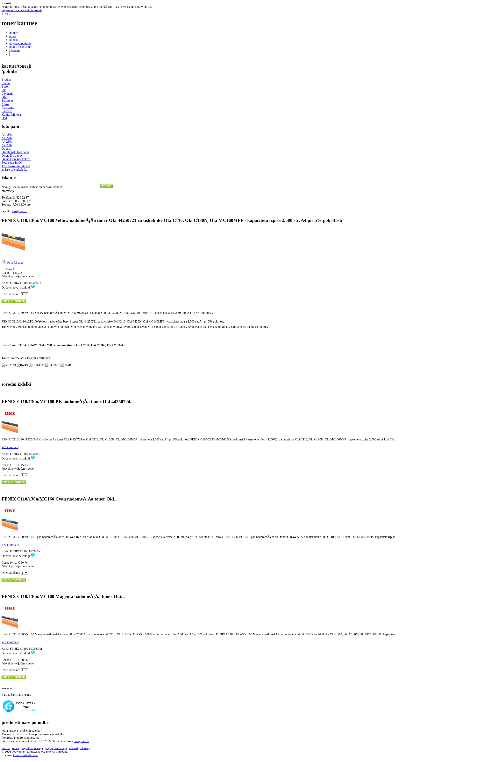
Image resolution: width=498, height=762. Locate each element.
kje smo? (14, 50)
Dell (4, 118)
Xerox (5, 104)
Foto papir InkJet (12, 162)
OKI (4, 97)
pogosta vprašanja (20, 43)
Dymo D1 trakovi (12, 155)
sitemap (84, 748)
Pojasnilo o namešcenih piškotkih (22, 10)
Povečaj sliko (15, 262)
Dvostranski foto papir (15, 152)
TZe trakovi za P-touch (16, 166)
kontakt (13, 39)
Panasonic (8, 107)
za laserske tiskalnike (14, 169)
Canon (6, 83)
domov (13, 32)
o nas (12, 36)
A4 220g (7, 138)
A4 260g (7, 145)
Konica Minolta (11, 114)
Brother (6, 79)
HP (4, 90)
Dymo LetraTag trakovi (16, 159)
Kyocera (7, 111)
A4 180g (7, 134)
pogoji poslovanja (20, 46)
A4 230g (7, 141)
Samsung (7, 100)
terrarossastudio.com (25, 755)
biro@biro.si (19, 211)
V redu (6, 13)
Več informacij (10, 447)
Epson (5, 86)
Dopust (6, 148)
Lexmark (7, 93)
